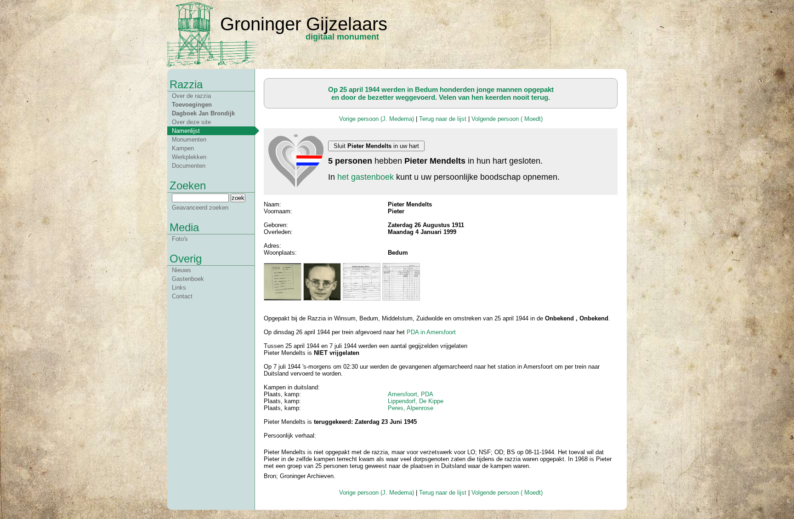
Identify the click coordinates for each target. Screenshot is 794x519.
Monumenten (189, 139)
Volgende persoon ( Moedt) (507, 118)
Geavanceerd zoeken (200, 207)
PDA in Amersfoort (431, 332)
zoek (238, 197)
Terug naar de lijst (442, 118)
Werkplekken (189, 157)
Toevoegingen (192, 104)
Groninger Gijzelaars (303, 24)
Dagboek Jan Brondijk (203, 113)
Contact (182, 296)
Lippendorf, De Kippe (415, 401)
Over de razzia (191, 95)
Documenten (188, 165)
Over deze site (191, 122)
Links (179, 287)
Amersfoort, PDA (410, 394)
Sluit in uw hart (376, 146)
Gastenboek (188, 278)
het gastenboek (365, 177)
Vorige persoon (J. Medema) (376, 118)
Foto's (180, 238)
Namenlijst (186, 130)
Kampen (183, 148)
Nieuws (181, 270)
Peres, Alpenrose (410, 408)
